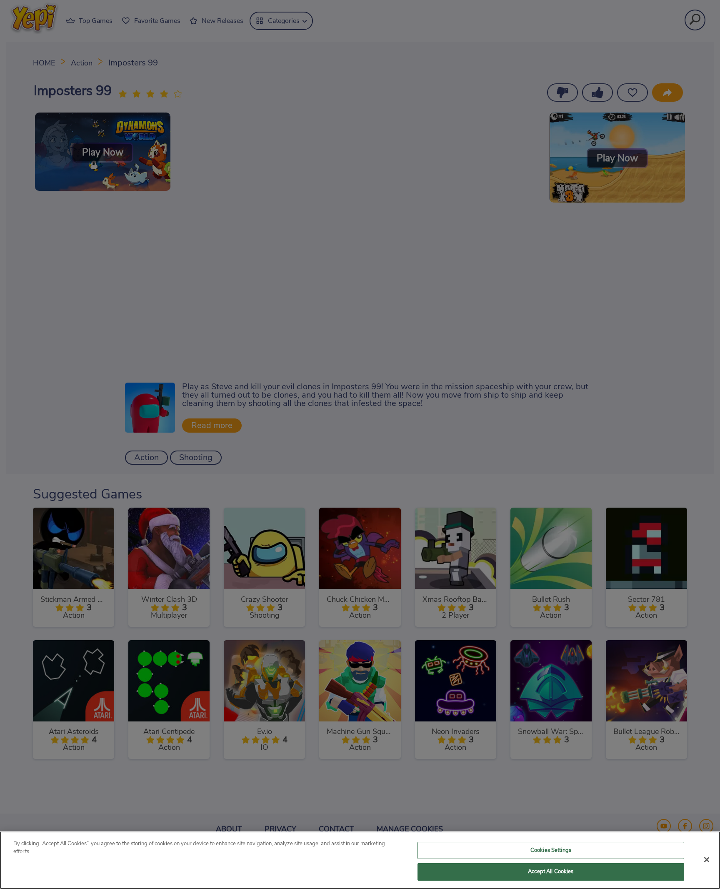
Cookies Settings (550, 850)
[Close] (707, 859)
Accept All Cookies (550, 871)
